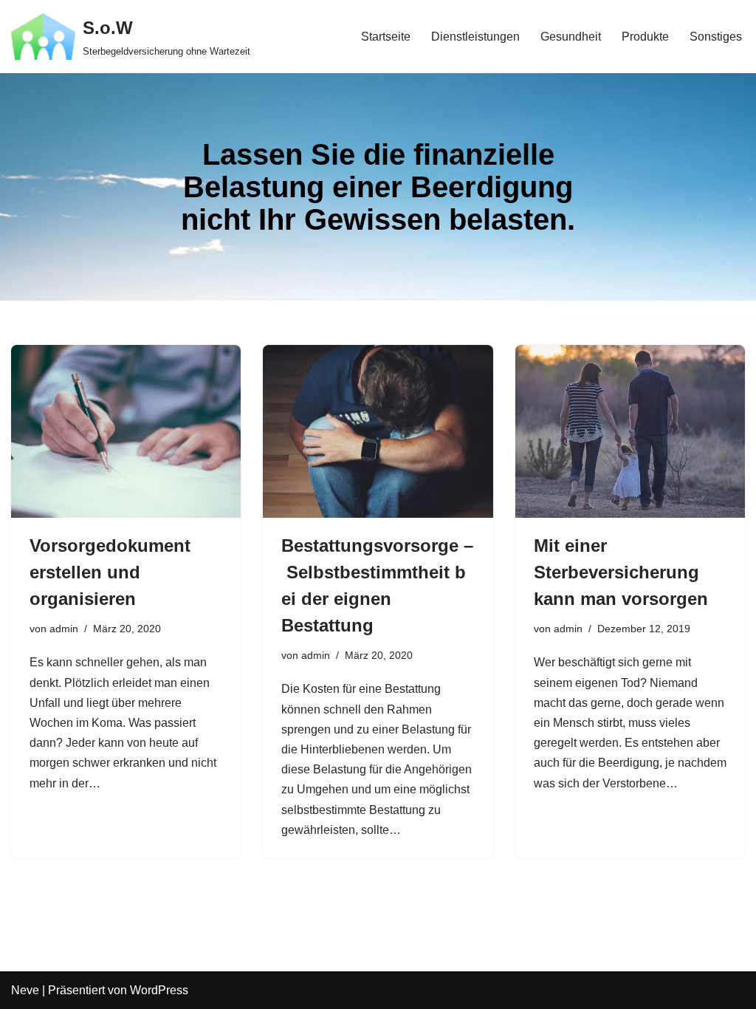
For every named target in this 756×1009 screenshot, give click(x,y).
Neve (25, 990)
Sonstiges (716, 36)
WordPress (159, 990)
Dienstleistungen (475, 36)
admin (63, 629)
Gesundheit (570, 36)
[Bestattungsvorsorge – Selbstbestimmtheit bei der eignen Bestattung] (377, 431)
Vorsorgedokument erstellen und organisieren (110, 572)
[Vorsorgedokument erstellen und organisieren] (126, 431)
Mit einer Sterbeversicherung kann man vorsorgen (621, 572)
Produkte (645, 36)
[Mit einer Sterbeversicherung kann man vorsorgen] (630, 431)
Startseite (385, 36)
